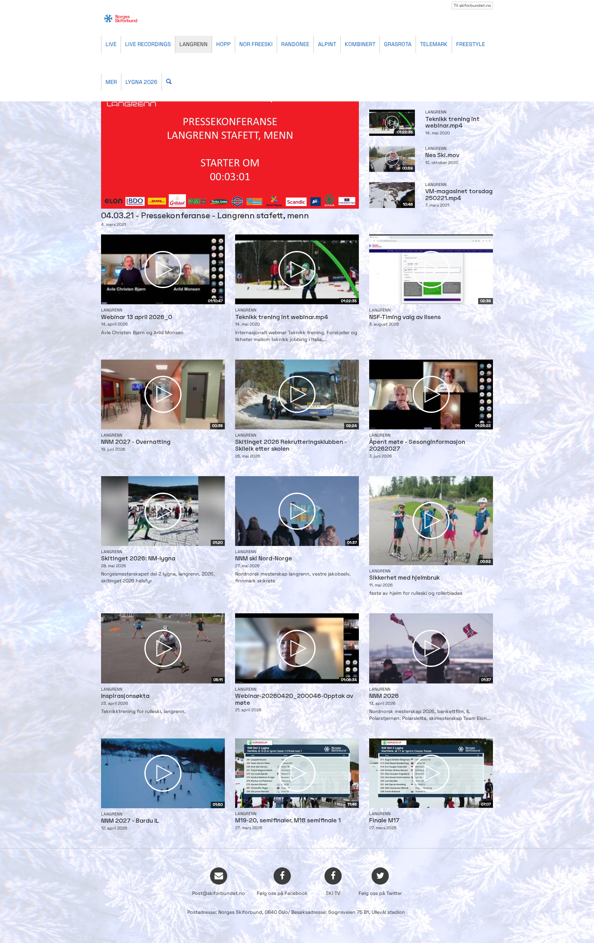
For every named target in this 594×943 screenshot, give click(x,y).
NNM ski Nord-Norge (263, 559)
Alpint (327, 44)
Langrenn (193, 44)
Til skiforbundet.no (472, 5)
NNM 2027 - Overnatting (135, 442)
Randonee (295, 44)
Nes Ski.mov (442, 155)
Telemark (434, 44)
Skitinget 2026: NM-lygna (138, 559)
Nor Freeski (256, 44)
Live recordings (148, 44)
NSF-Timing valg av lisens (405, 317)
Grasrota (397, 44)
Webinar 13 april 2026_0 (136, 317)
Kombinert (360, 44)
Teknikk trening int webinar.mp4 (281, 317)
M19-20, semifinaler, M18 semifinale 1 (288, 821)
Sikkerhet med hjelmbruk (404, 578)
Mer (111, 82)
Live (111, 44)
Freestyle (470, 44)
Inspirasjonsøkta (125, 696)
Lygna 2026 (141, 82)
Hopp (223, 44)
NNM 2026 (384, 696)
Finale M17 (384, 821)
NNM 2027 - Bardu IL (130, 821)
